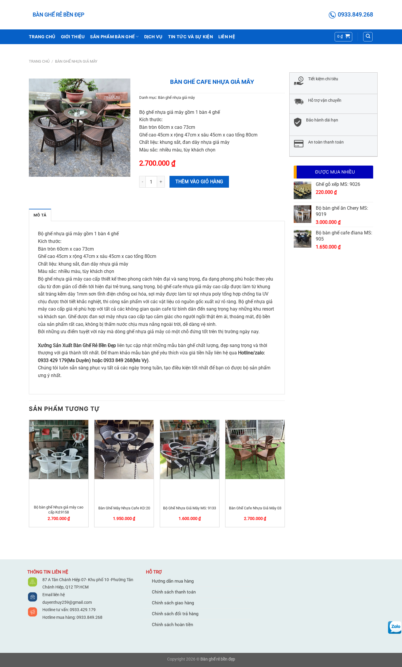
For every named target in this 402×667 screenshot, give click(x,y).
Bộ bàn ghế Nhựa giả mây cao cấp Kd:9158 (58, 509)
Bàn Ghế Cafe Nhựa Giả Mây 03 (255, 508)
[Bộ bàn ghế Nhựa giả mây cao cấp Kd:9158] (58, 449)
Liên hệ (226, 36)
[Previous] (29, 475)
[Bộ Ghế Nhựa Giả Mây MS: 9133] (189, 449)
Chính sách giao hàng (173, 603)
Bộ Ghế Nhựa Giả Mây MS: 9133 (189, 508)
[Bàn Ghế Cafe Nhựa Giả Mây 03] (255, 449)
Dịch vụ (153, 36)
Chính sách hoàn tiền (172, 624)
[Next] (284, 475)
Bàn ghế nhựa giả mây (76, 61)
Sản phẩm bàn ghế (112, 36)
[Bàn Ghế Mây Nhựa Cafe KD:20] (124, 449)
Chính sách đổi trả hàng (175, 613)
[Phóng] (122, 169)
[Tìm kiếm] (368, 36)
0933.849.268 (89, 617)
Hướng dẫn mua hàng (173, 581)
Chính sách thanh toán (174, 592)
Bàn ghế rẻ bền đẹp (58, 14)
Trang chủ (42, 36)
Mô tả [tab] (40, 215)
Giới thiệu (73, 36)
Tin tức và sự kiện (190, 36)
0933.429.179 (82, 609)
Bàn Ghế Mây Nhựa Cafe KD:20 (124, 508)
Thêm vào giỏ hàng (199, 181)
